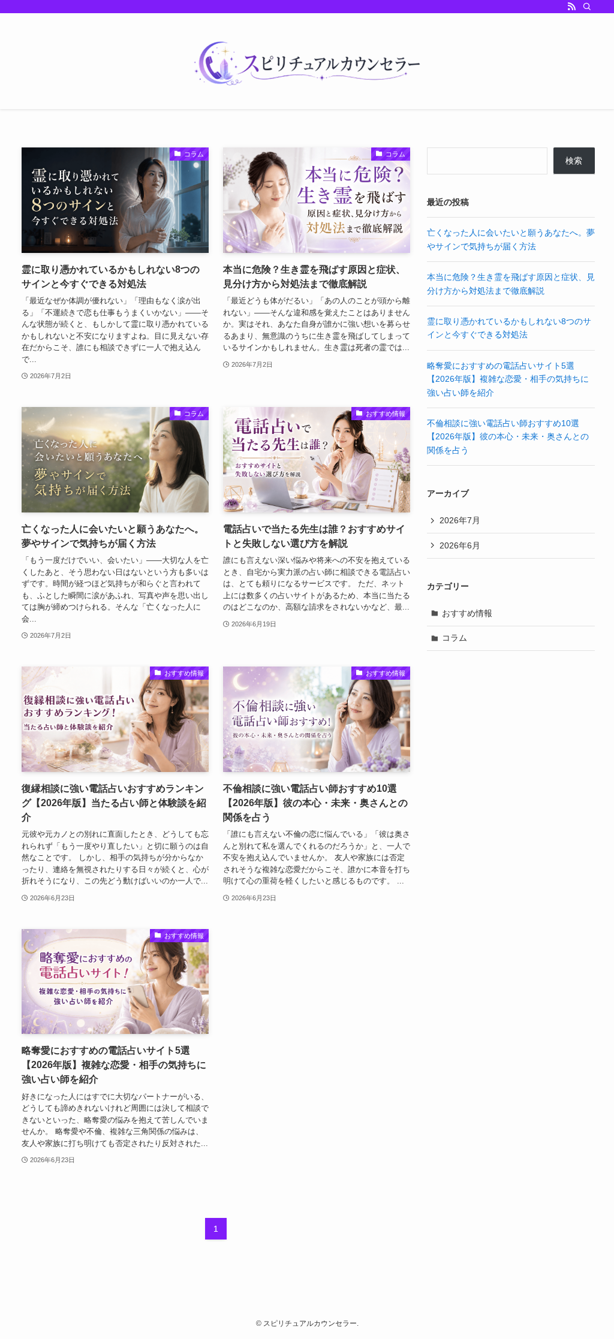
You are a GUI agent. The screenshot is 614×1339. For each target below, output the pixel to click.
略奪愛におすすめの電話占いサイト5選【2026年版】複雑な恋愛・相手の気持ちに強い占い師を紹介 (508, 379)
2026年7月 (460, 520)
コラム (454, 638)
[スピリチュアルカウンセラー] (307, 63)
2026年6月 (460, 545)
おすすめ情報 (467, 613)
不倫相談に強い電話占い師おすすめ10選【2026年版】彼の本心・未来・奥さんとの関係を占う (508, 436)
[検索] (587, 6)
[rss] (571, 6)
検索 (573, 160)
